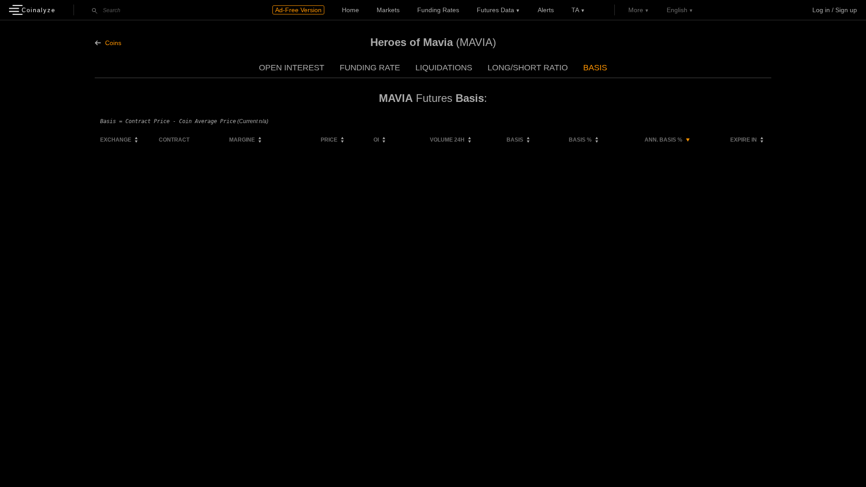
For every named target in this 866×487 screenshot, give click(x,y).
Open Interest (291, 67)
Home (350, 10)
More (635, 10)
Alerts (546, 10)
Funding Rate (370, 67)
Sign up (846, 10)
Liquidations (443, 67)
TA (575, 10)
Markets (388, 10)
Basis (595, 67)
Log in (821, 10)
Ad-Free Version (298, 10)
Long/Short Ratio (528, 67)
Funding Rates (438, 10)
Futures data (495, 10)
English (677, 10)
